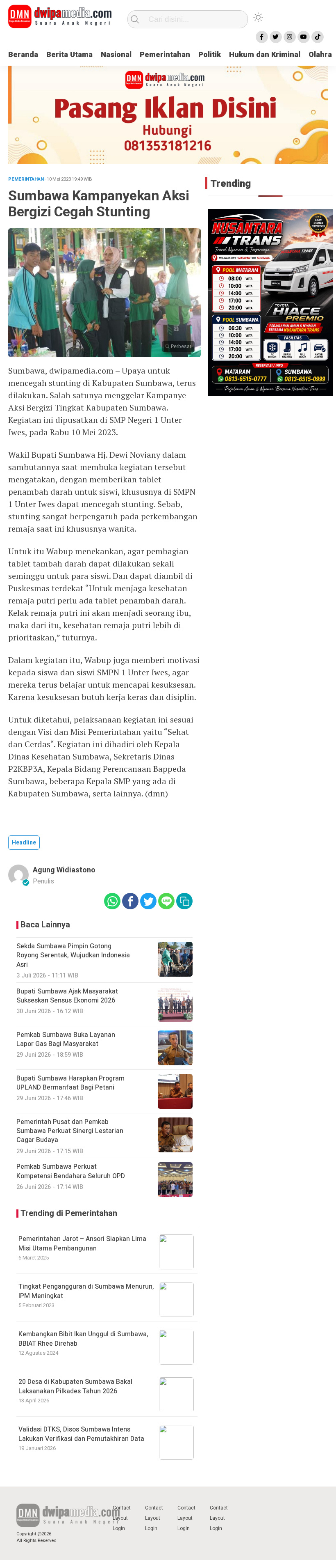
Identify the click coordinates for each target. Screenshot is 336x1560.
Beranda (23, 54)
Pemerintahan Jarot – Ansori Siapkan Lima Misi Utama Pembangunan (82, 1243)
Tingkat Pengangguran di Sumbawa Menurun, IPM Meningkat (86, 1291)
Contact (122, 1508)
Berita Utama (69, 54)
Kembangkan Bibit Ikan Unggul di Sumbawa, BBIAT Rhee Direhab (83, 1338)
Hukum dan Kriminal (264, 54)
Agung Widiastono (64, 870)
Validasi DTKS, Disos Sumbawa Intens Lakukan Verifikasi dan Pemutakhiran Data (81, 1434)
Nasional (116, 54)
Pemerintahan (165, 54)
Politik (209, 54)
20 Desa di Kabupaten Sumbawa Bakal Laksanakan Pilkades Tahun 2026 (75, 1386)
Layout (120, 1518)
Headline (24, 842)
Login (119, 1528)
